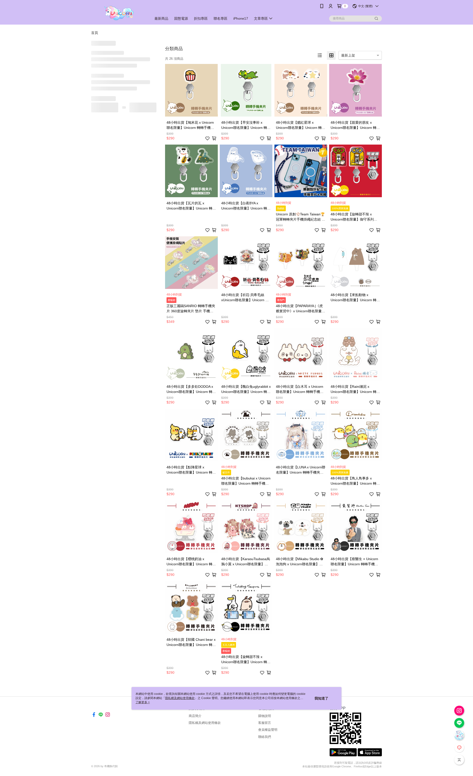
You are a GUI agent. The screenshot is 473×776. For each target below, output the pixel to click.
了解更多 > (142, 702)
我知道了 (321, 698)
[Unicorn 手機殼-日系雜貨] (118, 13)
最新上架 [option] (348, 55)
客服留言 (264, 723)
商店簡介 (195, 716)
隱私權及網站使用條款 (205, 723)
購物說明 (264, 716)
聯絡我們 (264, 737)
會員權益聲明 (267, 729)
